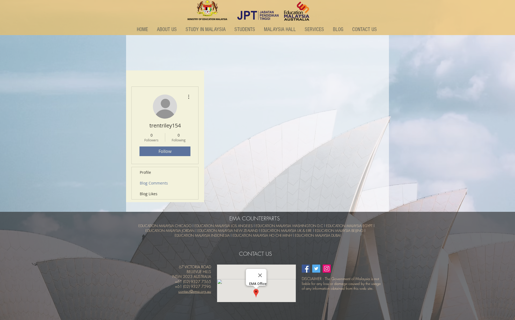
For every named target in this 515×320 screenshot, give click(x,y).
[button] (167, 29)
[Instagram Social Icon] (327, 269)
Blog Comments (154, 183)
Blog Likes (148, 193)
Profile (145, 172)
